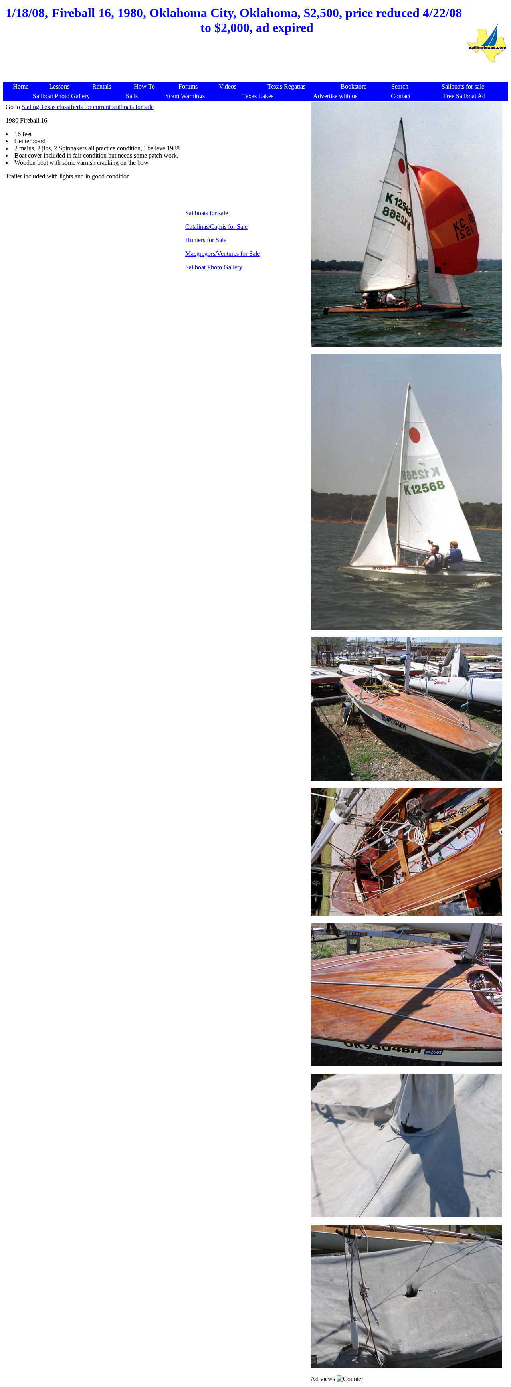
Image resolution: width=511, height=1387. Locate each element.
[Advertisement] (234, 63)
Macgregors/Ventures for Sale (222, 253)
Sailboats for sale (206, 213)
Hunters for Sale (205, 240)
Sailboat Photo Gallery (213, 267)
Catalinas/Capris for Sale (216, 226)
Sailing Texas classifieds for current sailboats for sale (88, 106)
